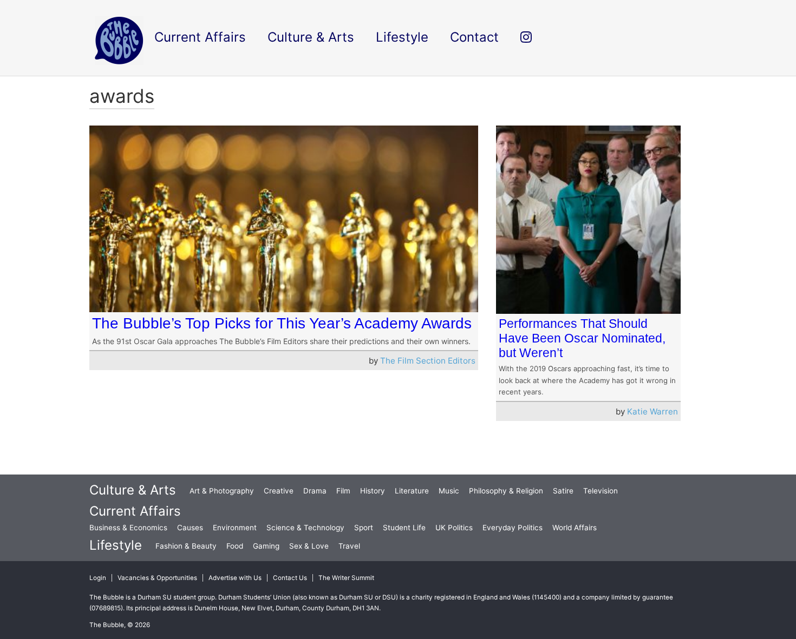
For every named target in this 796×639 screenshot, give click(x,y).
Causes (190, 527)
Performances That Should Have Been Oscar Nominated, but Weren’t (582, 338)
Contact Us (290, 578)
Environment (235, 527)
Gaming (266, 546)
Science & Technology (305, 527)
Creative (278, 490)
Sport (363, 527)
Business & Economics (128, 527)
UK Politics (454, 527)
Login (97, 578)
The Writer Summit (346, 578)
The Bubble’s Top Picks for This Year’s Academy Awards (282, 323)
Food (234, 546)
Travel (349, 546)
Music (449, 490)
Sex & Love (309, 546)
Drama (315, 490)
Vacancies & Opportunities (157, 578)
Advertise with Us (235, 578)
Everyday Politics (512, 527)
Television (600, 490)
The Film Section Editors (427, 360)
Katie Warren (652, 411)
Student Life (404, 527)
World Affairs (574, 527)
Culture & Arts (132, 490)
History (372, 490)
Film (343, 490)
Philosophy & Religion (506, 490)
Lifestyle (115, 545)
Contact (474, 37)
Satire (563, 490)
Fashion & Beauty (186, 546)
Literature (412, 490)
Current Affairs (135, 511)
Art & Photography (222, 490)
